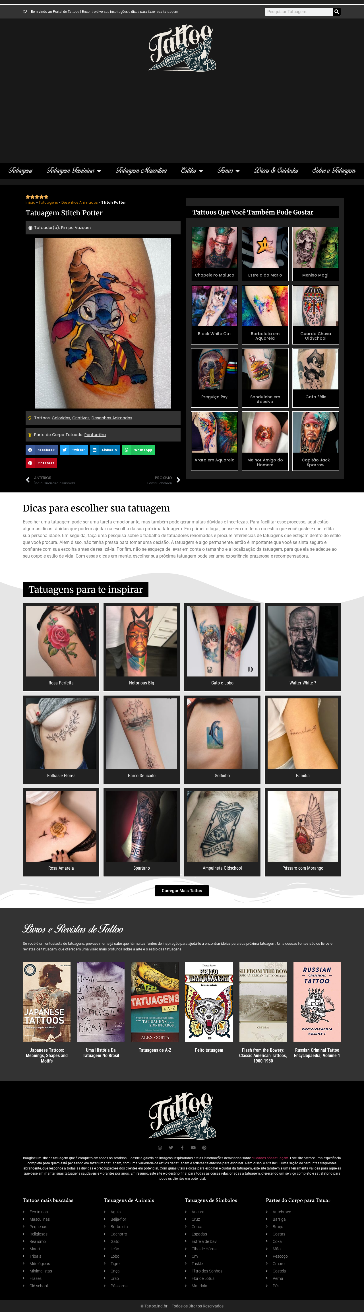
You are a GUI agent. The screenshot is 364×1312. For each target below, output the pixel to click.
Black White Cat (214, 334)
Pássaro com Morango (302, 868)
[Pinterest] (204, 1148)
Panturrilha (95, 435)
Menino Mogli (315, 275)
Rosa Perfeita (61, 683)
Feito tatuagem (209, 1050)
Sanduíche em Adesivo (265, 399)
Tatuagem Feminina (70, 171)
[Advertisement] (182, 114)
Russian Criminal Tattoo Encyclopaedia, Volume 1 (317, 1052)
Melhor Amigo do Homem (265, 462)
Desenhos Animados (79, 202)
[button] (42, 450)
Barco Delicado (142, 775)
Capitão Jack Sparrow (316, 462)
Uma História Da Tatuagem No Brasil (101, 1052)
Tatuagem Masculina (141, 171)
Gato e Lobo (222, 683)
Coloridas (61, 418)
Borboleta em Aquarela (265, 336)
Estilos (188, 171)
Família (303, 775)
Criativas (81, 418)
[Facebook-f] (182, 1148)
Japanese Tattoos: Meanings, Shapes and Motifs (47, 1055)
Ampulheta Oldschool (222, 868)
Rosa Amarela (61, 868)
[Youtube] (193, 1148)
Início (30, 202)
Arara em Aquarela (215, 460)
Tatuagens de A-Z (155, 1050)
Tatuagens (20, 171)
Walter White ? (302, 683)
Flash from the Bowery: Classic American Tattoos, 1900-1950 (263, 1055)
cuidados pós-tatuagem (270, 1158)
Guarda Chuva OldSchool (315, 336)
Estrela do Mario (265, 275)
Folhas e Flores (61, 775)
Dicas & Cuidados (276, 171)
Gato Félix (315, 397)
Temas (225, 171)
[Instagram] (160, 1148)
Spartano (141, 868)
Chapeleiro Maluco (214, 275)
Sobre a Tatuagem (334, 171)
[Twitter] (171, 1148)
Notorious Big (141, 683)
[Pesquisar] (337, 12)
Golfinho (222, 775)
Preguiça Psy (214, 397)
